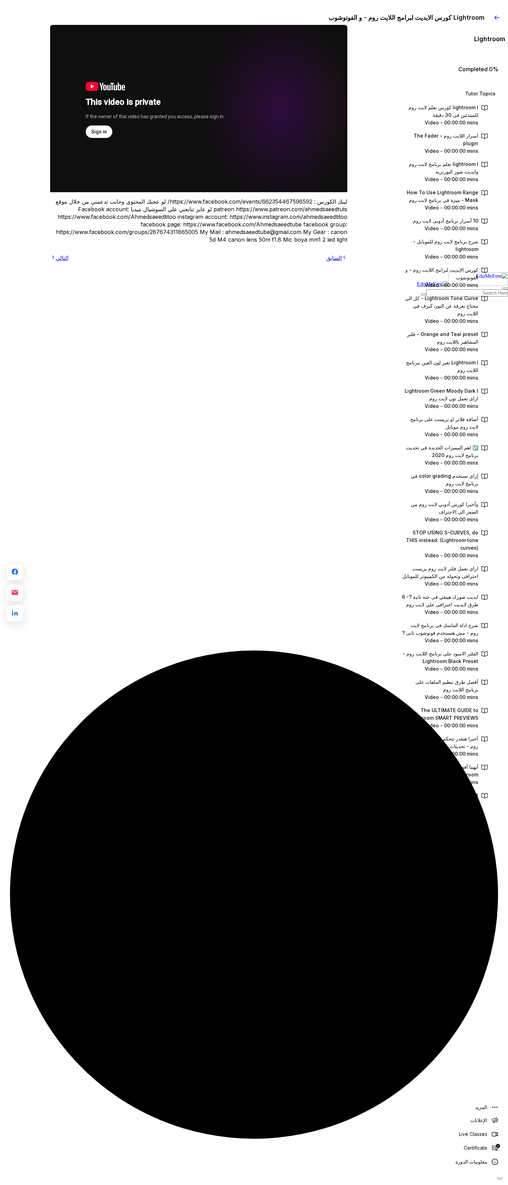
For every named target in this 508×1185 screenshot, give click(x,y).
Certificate (475, 1148)
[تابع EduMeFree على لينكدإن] (14, 613)
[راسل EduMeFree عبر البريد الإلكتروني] (14, 592)
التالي (62, 258)
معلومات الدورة (471, 1162)
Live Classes (473, 1134)
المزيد (481, 1107)
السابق (334, 258)
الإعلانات (478, 1120)
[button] (449, 93)
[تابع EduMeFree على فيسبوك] (14, 571)
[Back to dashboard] (496, 17)
